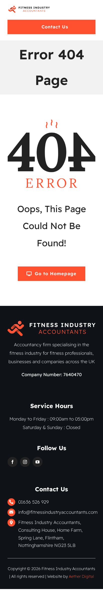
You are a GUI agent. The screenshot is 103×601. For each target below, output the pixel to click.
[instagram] (25, 462)
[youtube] (37, 462)
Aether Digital (81, 576)
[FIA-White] (52, 323)
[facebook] (13, 462)
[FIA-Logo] (29, 8)
